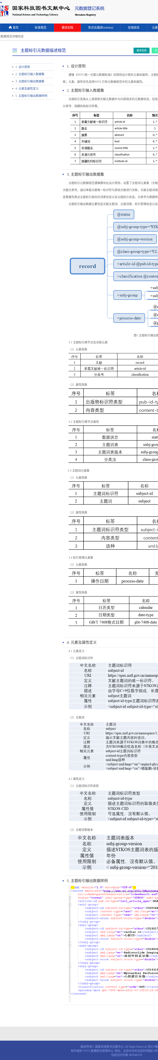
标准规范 (40, 27)
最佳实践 (67, 27)
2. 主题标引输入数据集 (29, 74)
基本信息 (141, 50)
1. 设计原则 (22, 66)
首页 (16, 27)
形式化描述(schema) (100, 27)
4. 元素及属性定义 (27, 88)
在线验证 (133, 27)
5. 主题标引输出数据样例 (31, 95)
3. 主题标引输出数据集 (29, 81)
